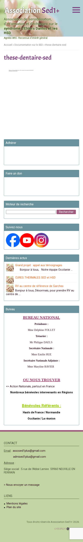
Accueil (8, 44)
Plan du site (14, 507)
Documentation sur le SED (28, 44)
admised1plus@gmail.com (29, 456)
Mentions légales (17, 503)
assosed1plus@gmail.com (29, 450)
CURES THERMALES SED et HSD (35, 277)
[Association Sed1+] (32, 10)
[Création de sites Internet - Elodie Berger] (66, 529)
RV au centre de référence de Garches (39, 286)
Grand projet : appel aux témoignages (38, 265)
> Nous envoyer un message (22, 485)
